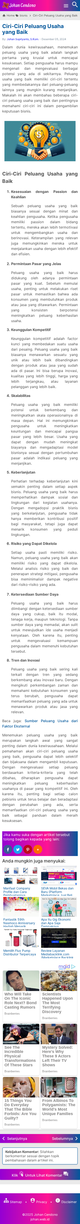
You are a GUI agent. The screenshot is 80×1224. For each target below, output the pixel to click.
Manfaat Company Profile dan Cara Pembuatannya (16, 891)
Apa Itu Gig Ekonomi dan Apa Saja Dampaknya (55, 922)
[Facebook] (7, 849)
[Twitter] (17, 849)
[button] (37, 849)
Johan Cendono (46, 1214)
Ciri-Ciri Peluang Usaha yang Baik (33, 29)
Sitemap (15, 1202)
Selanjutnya (17, 1138)
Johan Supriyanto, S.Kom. (23, 39)
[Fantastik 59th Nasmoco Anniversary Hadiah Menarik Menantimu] (21, 907)
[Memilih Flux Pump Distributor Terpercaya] (21, 938)
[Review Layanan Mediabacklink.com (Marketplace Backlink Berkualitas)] (59, 938)
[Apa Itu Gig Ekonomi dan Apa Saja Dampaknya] (59, 907)
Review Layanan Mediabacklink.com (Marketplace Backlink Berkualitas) (57, 956)
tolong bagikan (16, 839)
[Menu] (66, 5)
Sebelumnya (62, 1138)
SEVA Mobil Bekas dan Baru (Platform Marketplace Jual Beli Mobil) (57, 893)
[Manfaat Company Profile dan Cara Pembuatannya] (21, 875)
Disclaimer (68, 1202)
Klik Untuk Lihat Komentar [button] (37, 1175)
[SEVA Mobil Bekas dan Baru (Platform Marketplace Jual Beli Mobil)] (59, 875)
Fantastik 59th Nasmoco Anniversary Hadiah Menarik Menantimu (19, 924)
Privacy (41, 1202)
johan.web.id (40, 1219)
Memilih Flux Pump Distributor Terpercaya (19, 952)
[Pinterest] (27, 849)
